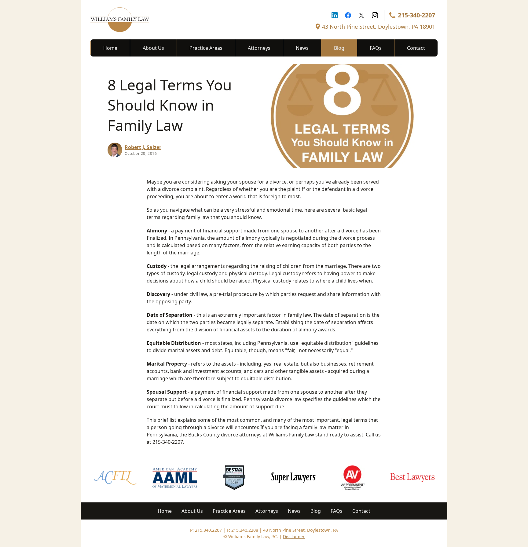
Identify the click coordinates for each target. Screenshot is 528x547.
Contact (416, 48)
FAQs (376, 48)
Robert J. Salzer (143, 147)
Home (110, 48)
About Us (153, 48)
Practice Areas (205, 48)
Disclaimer (294, 536)
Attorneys (259, 48)
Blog (339, 48)
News (302, 48)
